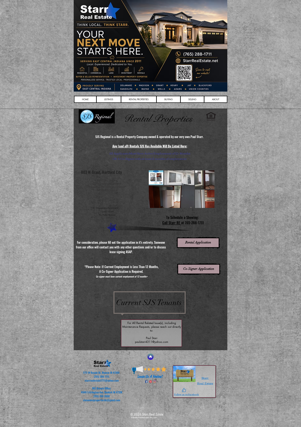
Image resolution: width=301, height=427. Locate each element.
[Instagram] (154, 381)
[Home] (150, 357)
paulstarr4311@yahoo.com (151, 342)
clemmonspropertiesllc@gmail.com (101, 400)
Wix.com (153, 417)
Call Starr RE (171, 222)
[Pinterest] (150, 381)
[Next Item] (209, 189)
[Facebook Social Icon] (146, 381)
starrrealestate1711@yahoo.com (102, 380)
